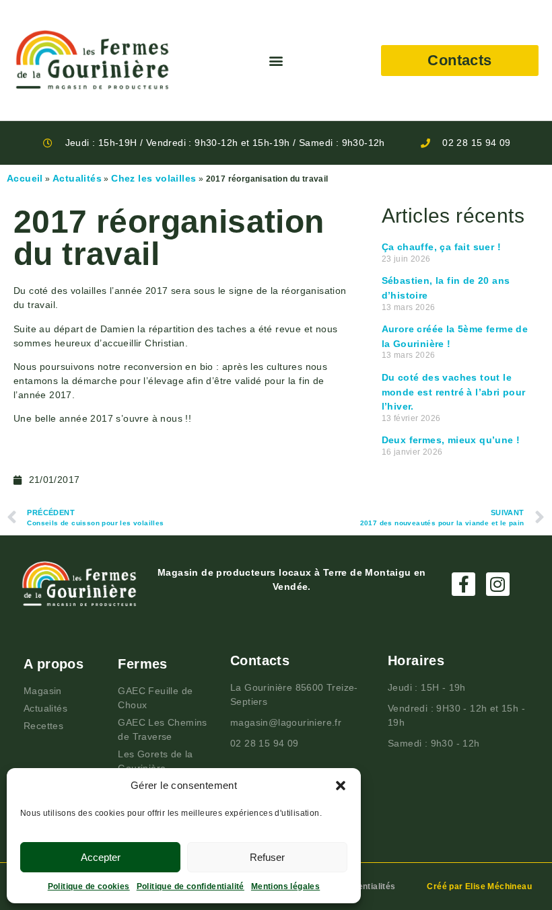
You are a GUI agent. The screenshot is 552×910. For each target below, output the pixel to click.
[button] (340, 785)
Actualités (77, 178)
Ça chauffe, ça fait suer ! (441, 246)
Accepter (100, 857)
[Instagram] (498, 584)
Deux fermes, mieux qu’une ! (451, 439)
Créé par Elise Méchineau (479, 886)
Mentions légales (285, 886)
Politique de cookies (89, 886)
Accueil (25, 178)
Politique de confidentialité (190, 886)
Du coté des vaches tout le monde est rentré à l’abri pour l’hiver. (454, 392)
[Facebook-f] (463, 584)
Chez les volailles (153, 178)
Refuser (267, 857)
